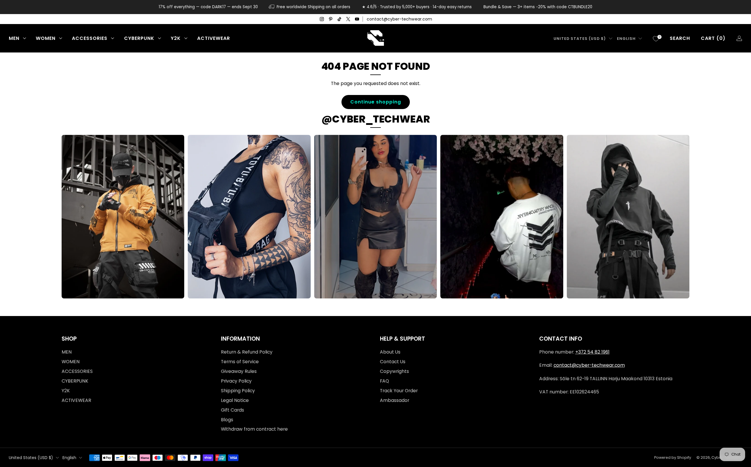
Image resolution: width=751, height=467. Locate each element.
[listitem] (208, 7)
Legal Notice (235, 400)
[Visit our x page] (348, 19)
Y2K (176, 38)
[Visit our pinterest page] (330, 19)
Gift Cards (232, 410)
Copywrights (394, 371)
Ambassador (394, 400)
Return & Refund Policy (247, 352)
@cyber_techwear (375, 119)
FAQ (384, 381)
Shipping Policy (238, 391)
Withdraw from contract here (254, 429)
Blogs (227, 420)
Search (680, 38)
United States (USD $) (580, 38)
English (626, 38)
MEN (14, 38)
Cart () (713, 38)
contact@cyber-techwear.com (399, 19)
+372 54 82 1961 (592, 352)
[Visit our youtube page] (357, 19)
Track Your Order (399, 391)
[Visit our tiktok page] (339, 19)
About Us (390, 352)
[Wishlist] (656, 39)
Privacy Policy (236, 381)
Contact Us (392, 362)
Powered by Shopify (672, 457)
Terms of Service (240, 362)
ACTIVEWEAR (213, 38)
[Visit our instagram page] (321, 19)
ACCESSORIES (89, 38)
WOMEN (45, 38)
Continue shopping (375, 102)
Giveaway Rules (239, 371)
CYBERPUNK (139, 38)
